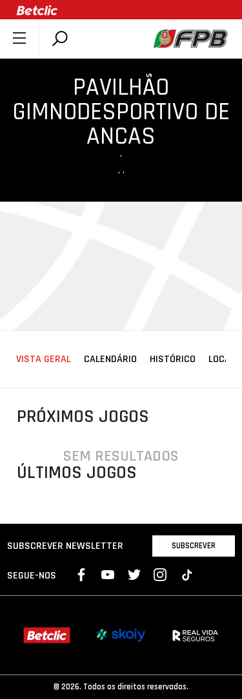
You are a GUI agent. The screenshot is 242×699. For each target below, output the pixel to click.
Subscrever (194, 546)
